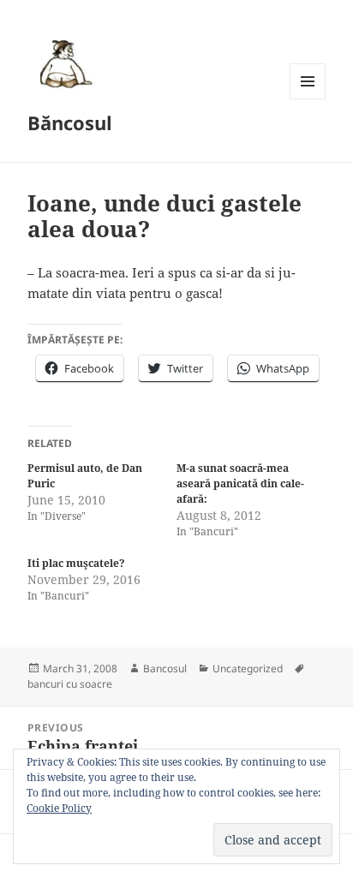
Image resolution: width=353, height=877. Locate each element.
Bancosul (165, 668)
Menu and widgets (308, 98)
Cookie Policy (59, 808)
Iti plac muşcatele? (76, 563)
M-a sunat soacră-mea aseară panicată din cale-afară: (240, 483)
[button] (63, 63)
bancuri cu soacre (69, 684)
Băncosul (69, 122)
